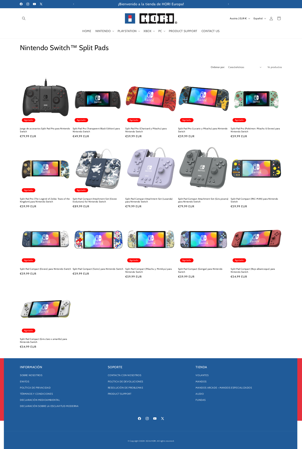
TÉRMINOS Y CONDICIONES (36, 393)
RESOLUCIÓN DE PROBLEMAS (125, 387)
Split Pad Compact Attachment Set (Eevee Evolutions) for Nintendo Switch (95, 200)
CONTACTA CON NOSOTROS (124, 375)
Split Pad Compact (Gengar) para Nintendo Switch (200, 270)
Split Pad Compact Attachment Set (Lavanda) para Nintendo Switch (148, 200)
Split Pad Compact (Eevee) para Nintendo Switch (45, 268)
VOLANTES (202, 375)
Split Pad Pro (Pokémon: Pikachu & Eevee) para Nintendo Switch (255, 130)
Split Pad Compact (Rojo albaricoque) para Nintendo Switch (253, 270)
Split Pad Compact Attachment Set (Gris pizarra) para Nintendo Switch (203, 200)
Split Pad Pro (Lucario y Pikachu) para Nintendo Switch (203, 130)
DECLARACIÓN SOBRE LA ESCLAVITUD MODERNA (49, 406)
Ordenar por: (218, 67)
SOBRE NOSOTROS (31, 375)
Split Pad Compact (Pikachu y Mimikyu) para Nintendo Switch (148, 270)
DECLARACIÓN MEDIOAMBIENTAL (40, 400)
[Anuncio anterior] (73, 4)
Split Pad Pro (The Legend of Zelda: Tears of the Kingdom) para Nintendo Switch (45, 200)
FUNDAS (201, 400)
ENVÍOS (24, 381)
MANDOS (201, 381)
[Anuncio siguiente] (228, 4)
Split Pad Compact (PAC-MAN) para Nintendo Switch (254, 200)
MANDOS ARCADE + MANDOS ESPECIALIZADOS (224, 387)
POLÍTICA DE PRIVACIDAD (35, 387)
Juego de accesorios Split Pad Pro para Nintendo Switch (45, 130)
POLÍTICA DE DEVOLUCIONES (125, 381)
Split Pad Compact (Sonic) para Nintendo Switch (98, 268)
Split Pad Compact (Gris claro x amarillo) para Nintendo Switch (43, 340)
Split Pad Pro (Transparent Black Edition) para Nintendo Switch (96, 130)
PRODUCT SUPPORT (119, 393)
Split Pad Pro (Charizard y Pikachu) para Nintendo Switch (146, 130)
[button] (24, 18)
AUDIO (200, 393)
